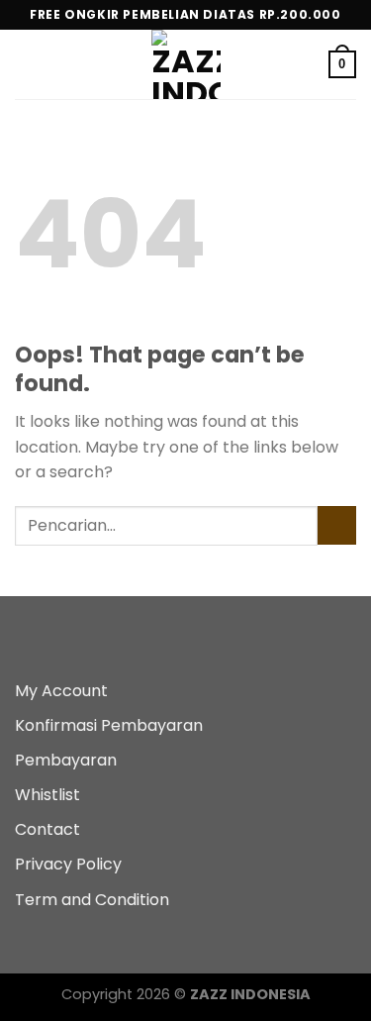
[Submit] (337, 525)
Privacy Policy (68, 864)
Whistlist (47, 794)
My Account (61, 690)
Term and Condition (92, 899)
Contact (47, 829)
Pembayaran (66, 760)
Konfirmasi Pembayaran (109, 725)
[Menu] (27, 64)
